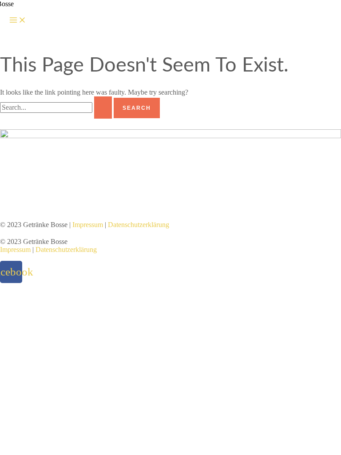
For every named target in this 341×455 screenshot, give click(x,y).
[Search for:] (57, 107)
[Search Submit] (103, 107)
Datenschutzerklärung (138, 224)
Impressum (87, 224)
